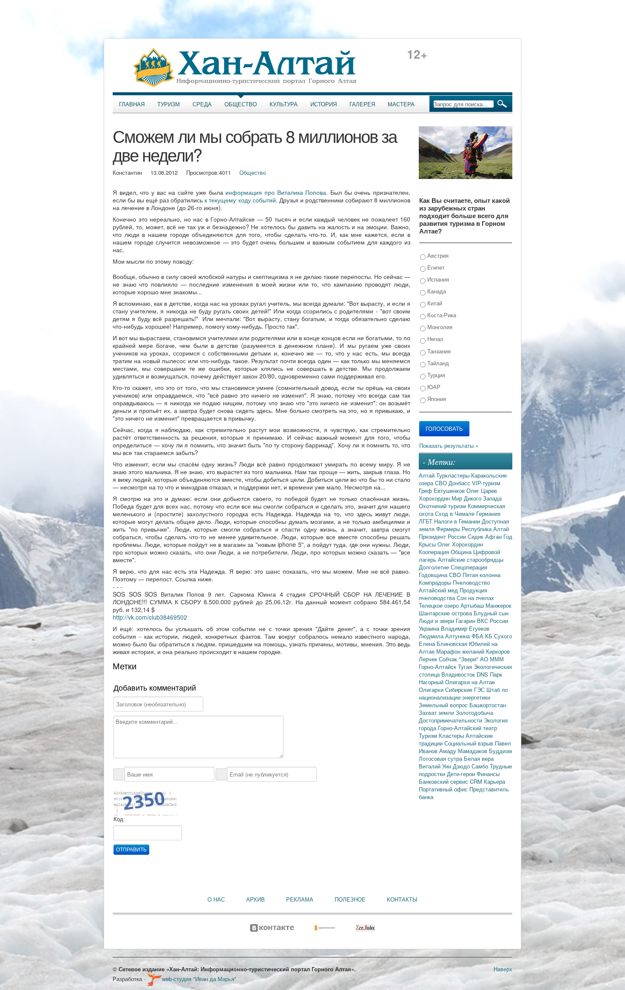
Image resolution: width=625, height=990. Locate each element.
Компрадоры (436, 582)
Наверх (503, 969)
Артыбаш (473, 605)
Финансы (488, 774)
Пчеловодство (471, 582)
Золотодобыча (474, 712)
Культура (284, 104)
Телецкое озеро (439, 605)
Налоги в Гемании (458, 521)
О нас (216, 899)
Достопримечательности (451, 720)
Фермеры (449, 529)
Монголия (439, 327)
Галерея (362, 104)
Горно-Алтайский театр (467, 728)
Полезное (350, 899)
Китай (434, 303)
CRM (477, 781)
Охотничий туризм (443, 506)
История (323, 104)
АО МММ (492, 659)
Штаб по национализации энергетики (463, 693)
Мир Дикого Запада (477, 498)
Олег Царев (481, 490)
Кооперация (435, 552)
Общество (240, 104)
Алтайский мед (439, 590)
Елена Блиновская (444, 644)
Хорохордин (435, 498)
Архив (255, 899)
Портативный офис (444, 789)
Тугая (466, 667)
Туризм (168, 104)
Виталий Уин (436, 766)
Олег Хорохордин (460, 544)
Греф (426, 490)
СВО (442, 483)
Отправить (131, 850)
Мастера (401, 104)
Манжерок (498, 605)
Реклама (299, 899)
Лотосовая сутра (441, 758)
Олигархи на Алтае (470, 682)
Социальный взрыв (469, 743)
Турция (435, 375)
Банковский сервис (444, 781)
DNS (483, 674)
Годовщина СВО (441, 575)
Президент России (443, 536)
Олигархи (432, 690)
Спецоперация (469, 567)
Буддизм (500, 751)
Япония (436, 399)
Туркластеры (453, 475)
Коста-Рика (441, 315)
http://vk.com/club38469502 (150, 617)
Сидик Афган (485, 536)
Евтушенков (450, 490)
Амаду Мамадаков (464, 751)
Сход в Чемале (455, 513)
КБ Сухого (498, 636)
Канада (436, 291)
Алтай (427, 475)
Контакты (402, 899)
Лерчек (429, 659)
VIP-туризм (486, 483)
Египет (435, 267)
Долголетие (435, 567)
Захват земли (437, 712)
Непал (434, 339)
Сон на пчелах (475, 598)
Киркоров (498, 651)
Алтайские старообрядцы (470, 559)
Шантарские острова (446, 613)
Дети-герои (462, 774)
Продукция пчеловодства (453, 594)
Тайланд (437, 363)
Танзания (438, 351)
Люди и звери (437, 621)
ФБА (478, 636)
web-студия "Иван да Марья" (199, 979)
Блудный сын (491, 613)
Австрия (437, 255)
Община (462, 552)
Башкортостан (487, 705)
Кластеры (452, 735)
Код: (119, 819)
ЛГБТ (426, 521)
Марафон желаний (461, 651)
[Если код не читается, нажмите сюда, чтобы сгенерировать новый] (145, 802)
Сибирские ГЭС (465, 690)
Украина (430, 628)
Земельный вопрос (444, 705)
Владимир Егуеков (465, 628)
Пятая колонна (481, 575)
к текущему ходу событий (240, 200)
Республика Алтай (485, 529)
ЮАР (433, 387)
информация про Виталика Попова (275, 192)
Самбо (481, 766)
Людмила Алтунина (445, 636)
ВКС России (492, 621)
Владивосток (459, 674)
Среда (202, 104)
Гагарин (466, 621)
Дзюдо (462, 766)
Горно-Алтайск (438, 667)
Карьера (494, 781)
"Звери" (469, 659)
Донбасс (460, 483)
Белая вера (479, 758)
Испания (437, 279)
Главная (132, 104)
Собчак (449, 659)
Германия (488, 513)
